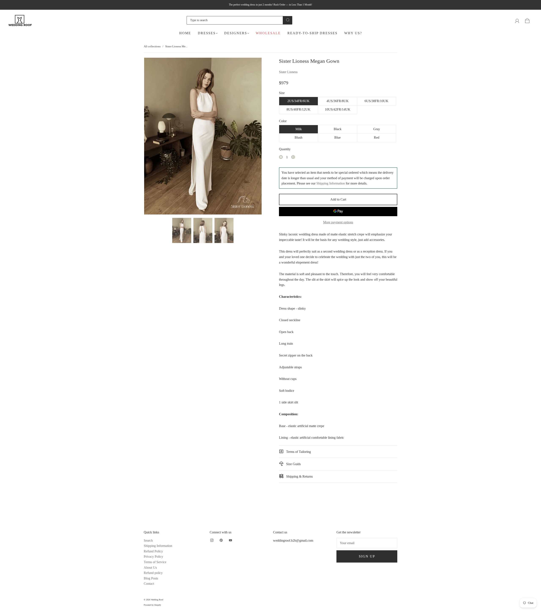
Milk (298, 129)
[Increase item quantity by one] (293, 157)
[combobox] (235, 20)
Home (185, 33)
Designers (235, 33)
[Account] (517, 20)
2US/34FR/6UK (298, 101)
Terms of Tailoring (298, 452)
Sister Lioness (288, 72)
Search (148, 540)
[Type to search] (235, 20)
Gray (376, 129)
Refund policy (153, 573)
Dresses (207, 33)
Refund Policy (153, 551)
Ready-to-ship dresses (312, 33)
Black (338, 129)
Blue (337, 137)
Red (376, 137)
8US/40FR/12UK (298, 109)
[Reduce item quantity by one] (281, 157)
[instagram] (211, 540)
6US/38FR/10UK (376, 101)
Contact (149, 583)
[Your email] (366, 543)
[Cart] (527, 20)
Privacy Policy (153, 556)
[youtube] (230, 540)
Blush (298, 137)
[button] (156, 137)
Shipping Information (330, 183)
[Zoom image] (203, 137)
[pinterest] (221, 540)
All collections (152, 46)
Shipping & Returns (299, 476)
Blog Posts (151, 578)
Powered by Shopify (152, 605)
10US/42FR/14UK (337, 109)
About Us (150, 567)
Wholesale (268, 33)
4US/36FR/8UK (338, 101)
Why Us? (353, 33)
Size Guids (293, 464)
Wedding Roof (157, 599)
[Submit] (287, 20)
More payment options (338, 222)
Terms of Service (155, 562)
